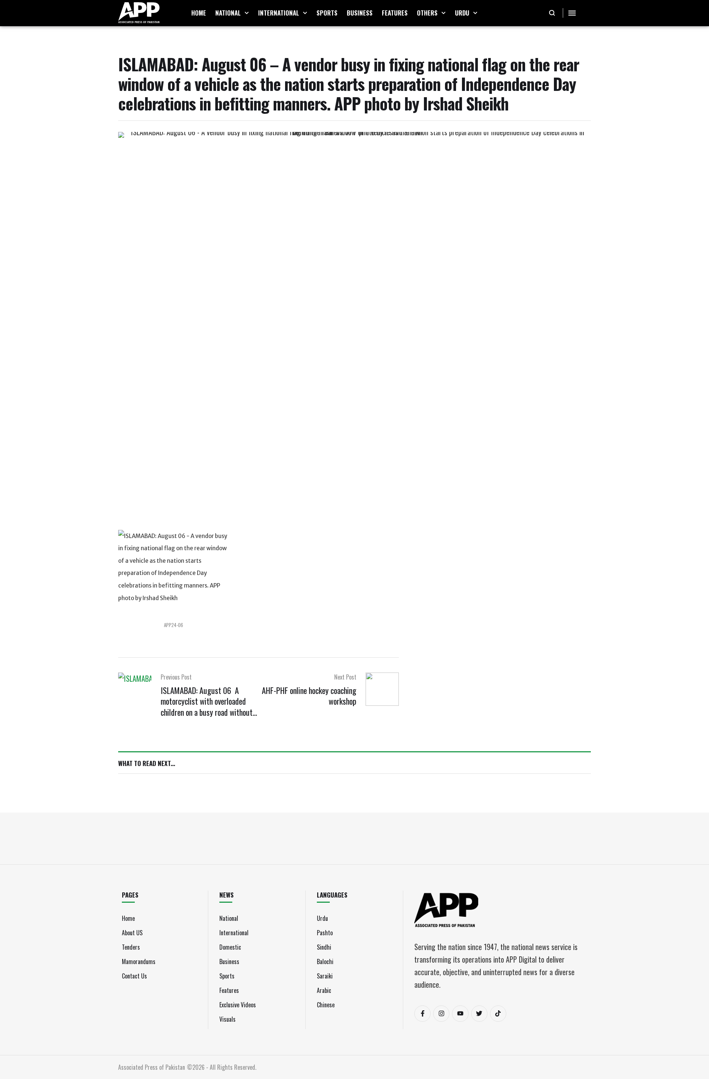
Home (128, 918)
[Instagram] (441, 1013)
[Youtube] (460, 1013)
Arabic (324, 990)
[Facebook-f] (422, 1013)
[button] (246, 13)
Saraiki (325, 975)
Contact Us (134, 975)
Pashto (325, 932)
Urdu (322, 918)
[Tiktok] (498, 1013)
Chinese (326, 1004)
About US (132, 932)
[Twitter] (479, 1013)
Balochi (325, 961)
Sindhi (324, 947)
